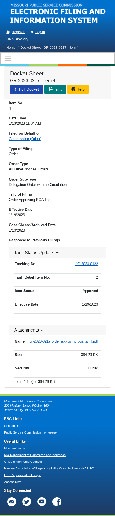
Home (11, 48)
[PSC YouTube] (41, 501)
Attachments (26, 330)
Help (80, 89)
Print (57, 89)
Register (18, 32)
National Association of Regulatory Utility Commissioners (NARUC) (49, 468)
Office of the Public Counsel (23, 461)
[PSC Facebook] (56, 501)
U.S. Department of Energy (22, 475)
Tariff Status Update (33, 252)
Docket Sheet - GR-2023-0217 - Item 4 (49, 48)
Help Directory (17, 39)
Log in (40, 32)
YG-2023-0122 (86, 264)
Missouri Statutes (16, 448)
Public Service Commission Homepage (30, 432)
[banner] (57, 13)
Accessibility (12, 481)
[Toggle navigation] (57, 58)
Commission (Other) (25, 139)
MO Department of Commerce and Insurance (35, 455)
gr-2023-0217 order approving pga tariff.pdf (64, 341)
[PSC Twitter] (26, 501)
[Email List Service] (11, 501)
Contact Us (12, 425)
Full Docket (28, 89)
